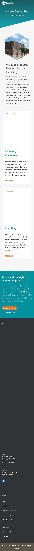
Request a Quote (8, 532)
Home (11, 15)
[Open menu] (30, 3)
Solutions (6, 506)
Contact (5, 536)
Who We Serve (7, 515)
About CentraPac (8, 527)
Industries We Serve (9, 510)
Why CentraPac (8, 520)
